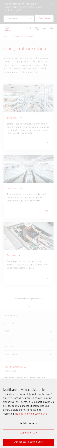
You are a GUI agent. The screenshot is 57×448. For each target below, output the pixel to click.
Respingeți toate (28, 433)
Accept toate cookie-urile (28, 442)
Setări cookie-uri (28, 423)
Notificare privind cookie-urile (31, 414)
